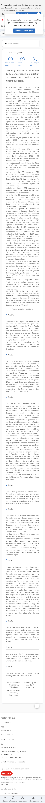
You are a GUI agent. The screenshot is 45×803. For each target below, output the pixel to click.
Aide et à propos (7, 735)
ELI (2, 744)
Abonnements (6, 722)
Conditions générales (8, 789)
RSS (2, 727)
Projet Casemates (7, 739)
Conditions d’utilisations (9, 793)
